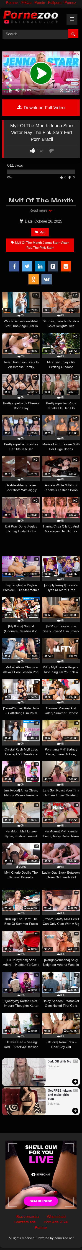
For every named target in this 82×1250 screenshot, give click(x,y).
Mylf (42, 232)
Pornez (70, 3)
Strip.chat (53, 1066)
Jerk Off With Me (59, 1061)
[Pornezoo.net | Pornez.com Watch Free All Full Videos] (33, 18)
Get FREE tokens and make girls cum (60, 1094)
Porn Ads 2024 (56, 1222)
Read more (38, 210)
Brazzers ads (25, 1222)
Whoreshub (56, 1217)
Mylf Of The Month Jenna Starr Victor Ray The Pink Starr (42, 245)
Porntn (39, 3)
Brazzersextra (27, 1217)
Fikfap (26, 3)
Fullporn (55, 3)
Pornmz (12, 3)
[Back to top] (68, 1236)
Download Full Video (43, 107)
